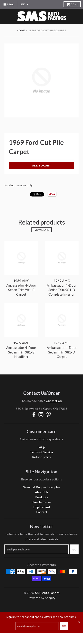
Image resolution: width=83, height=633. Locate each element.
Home (21, 30)
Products (41, 497)
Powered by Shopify (41, 598)
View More (42, 229)
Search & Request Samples (41, 487)
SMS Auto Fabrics (47, 593)
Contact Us (54, 400)
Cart (74, 4)
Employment (41, 507)
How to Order (41, 502)
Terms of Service (41, 452)
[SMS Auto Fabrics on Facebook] (34, 414)
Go (64, 626)
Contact (41, 512)
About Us (41, 492)
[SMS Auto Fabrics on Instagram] (41, 414)
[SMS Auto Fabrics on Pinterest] (48, 414)
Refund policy (41, 457)
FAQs (41, 447)
